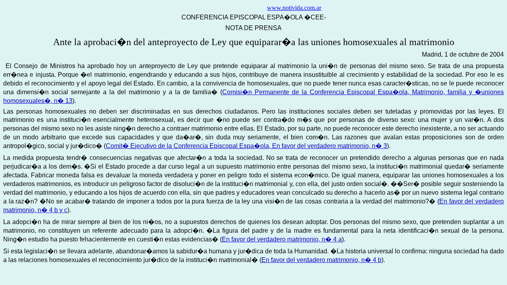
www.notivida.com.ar (294, 7)
